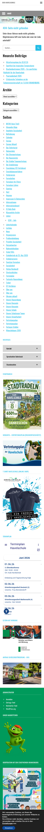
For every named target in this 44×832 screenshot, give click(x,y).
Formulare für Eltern (13, 181)
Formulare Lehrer (12, 185)
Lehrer (8, 215)
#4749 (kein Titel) (12, 123)
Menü (9, 13)
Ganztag (9, 188)
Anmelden (9, 699)
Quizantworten (11, 245)
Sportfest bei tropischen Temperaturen (20, 65)
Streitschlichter (11, 272)
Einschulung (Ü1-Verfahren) (16, 168)
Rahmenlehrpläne (12, 248)
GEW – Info (12, 220)
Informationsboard (12, 205)
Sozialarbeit (10, 265)
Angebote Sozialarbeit (14, 130)
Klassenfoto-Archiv (13, 212)
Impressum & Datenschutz (15, 198)
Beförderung (10, 134)
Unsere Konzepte (12, 303)
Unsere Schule (11, 310)
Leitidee (9, 228)
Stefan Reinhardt (12, 269)
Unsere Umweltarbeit (13, 316)
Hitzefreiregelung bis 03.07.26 (17, 62)
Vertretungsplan (12, 320)
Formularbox (10, 178)
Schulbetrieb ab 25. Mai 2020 (17, 255)
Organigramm (11, 234)
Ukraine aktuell (11, 296)
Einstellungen (7, 823)
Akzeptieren (9, 828)
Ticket (8, 282)
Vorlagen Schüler (12, 327)
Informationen (11, 202)
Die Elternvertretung (13, 154)
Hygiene (9, 195)
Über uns (9, 289)
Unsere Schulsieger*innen (15, 313)
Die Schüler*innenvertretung (16, 161)
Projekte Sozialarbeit (13, 241)
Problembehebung (12, 238)
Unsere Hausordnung (13, 299)
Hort (7, 192)
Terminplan (10, 275)
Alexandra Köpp (11, 127)
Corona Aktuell (11, 144)
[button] (22, 348)
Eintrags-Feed (10, 702)
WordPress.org (11, 708)
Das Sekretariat (11, 147)
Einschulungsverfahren (14, 171)
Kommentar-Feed (11, 705)
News (8, 231)
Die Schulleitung (12, 164)
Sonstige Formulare (13, 262)
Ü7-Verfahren (11, 286)
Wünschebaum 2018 (13, 330)
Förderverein (10, 175)
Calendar (9, 137)
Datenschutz (10, 151)
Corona (8, 140)
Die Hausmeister (12, 157)
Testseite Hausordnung (14, 279)
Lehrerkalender (11, 224)
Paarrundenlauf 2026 (14, 75)
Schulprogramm (11, 258)
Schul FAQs (10, 252)
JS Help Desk (10, 209)
